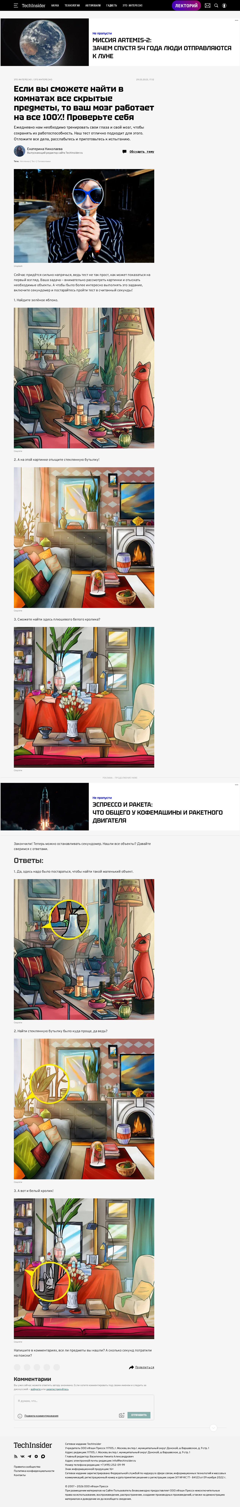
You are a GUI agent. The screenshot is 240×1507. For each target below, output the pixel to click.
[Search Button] (216, 5)
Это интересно (23, 80)
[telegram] (29, 1456)
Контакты (20, 1475)
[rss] (16, 1456)
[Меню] (16, 5)
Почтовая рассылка (207, 5)
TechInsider (34, 5)
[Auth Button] (224, 5)
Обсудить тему (142, 151)
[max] (43, 1456)
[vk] (22, 1456)
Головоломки (44, 161)
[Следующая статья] (120, 1428)
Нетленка (25, 161)
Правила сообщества (27, 1467)
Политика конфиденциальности (34, 1471)
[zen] (36, 1456)
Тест (33, 161)
